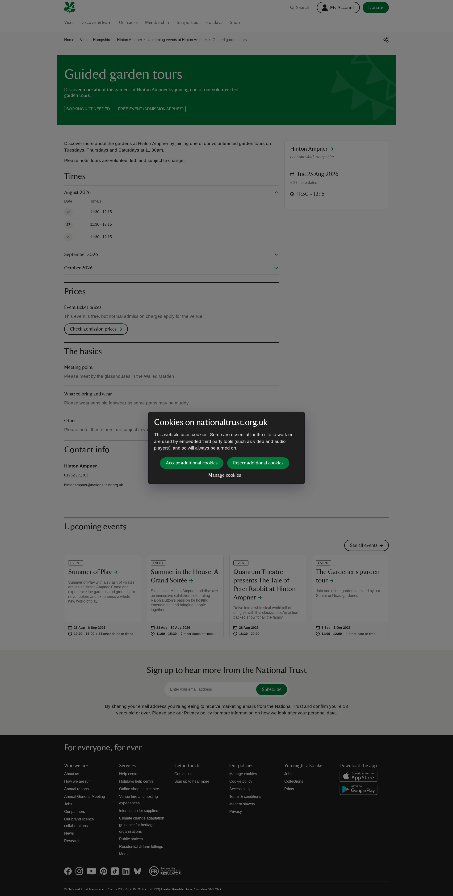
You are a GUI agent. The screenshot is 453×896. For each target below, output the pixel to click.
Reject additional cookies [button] (258, 463)
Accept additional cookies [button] (192, 463)
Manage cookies (224, 475)
